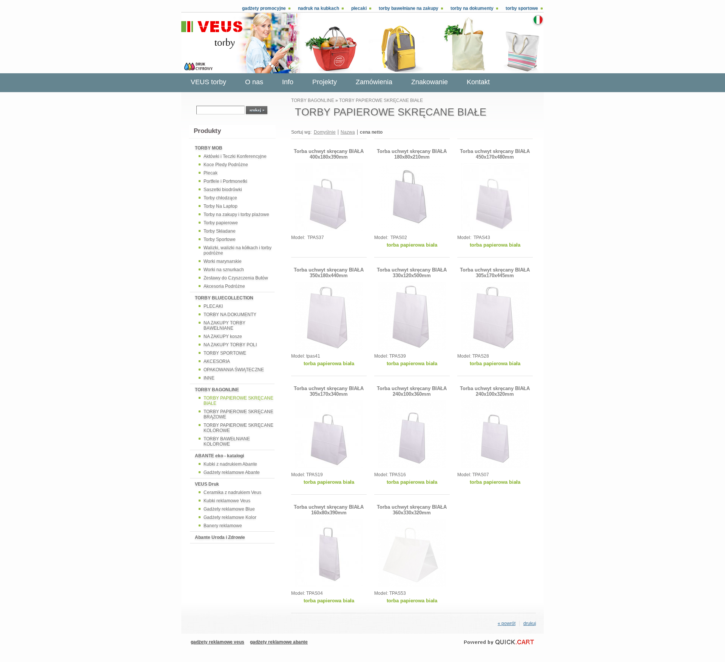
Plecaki (359, 8)
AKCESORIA (217, 361)
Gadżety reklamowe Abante (232, 472)
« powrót (506, 623)
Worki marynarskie (223, 261)
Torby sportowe (522, 8)
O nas (254, 82)
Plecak (211, 173)
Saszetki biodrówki (223, 189)
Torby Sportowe (220, 239)
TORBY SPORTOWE (225, 353)
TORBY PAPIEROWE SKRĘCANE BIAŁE (238, 400)
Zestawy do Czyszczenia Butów (236, 278)
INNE (209, 378)
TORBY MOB (208, 148)
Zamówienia (374, 82)
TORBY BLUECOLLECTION (224, 298)
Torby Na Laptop (221, 206)
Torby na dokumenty (472, 8)
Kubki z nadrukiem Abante (230, 464)
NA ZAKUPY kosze (223, 336)
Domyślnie (325, 132)
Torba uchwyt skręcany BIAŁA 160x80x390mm (329, 509)
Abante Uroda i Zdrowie (220, 537)
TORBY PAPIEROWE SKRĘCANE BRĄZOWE (238, 414)
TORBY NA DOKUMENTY (230, 314)
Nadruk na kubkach (318, 8)
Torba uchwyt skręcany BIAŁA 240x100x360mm (412, 391)
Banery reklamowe (223, 525)
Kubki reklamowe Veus (227, 500)
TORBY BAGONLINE (217, 389)
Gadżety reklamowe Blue (229, 509)
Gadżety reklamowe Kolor (230, 517)
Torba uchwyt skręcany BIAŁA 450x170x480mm (495, 154)
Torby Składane (220, 231)
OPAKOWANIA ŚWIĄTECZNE (234, 369)
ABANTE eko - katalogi (219, 455)
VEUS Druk (207, 484)
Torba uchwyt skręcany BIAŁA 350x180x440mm (329, 272)
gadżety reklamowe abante (279, 642)
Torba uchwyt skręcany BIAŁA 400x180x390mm (329, 154)
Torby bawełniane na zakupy (408, 8)
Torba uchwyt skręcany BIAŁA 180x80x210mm (412, 154)
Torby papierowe (221, 222)
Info (287, 82)
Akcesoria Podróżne (224, 286)
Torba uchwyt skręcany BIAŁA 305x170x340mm (329, 391)
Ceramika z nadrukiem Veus (232, 492)
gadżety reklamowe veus (217, 642)
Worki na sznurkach (224, 269)
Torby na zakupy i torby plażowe (236, 214)
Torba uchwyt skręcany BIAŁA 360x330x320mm (412, 509)
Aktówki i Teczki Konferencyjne (235, 156)
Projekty (324, 82)
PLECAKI (213, 306)
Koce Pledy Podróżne (226, 164)
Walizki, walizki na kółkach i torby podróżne (237, 250)
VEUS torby (208, 82)
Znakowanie (429, 82)
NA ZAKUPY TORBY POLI (230, 344)
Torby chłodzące (220, 198)
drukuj (529, 623)
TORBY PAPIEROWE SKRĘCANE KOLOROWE (238, 428)
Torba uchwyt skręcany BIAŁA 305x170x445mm (495, 272)
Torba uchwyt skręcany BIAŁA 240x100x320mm (495, 391)
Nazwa (348, 132)
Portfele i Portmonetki (225, 181)
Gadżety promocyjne (264, 8)
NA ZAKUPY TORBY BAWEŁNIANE (224, 325)
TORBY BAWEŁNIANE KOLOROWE (227, 441)
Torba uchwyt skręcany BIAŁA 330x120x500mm (412, 272)
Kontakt (478, 82)
